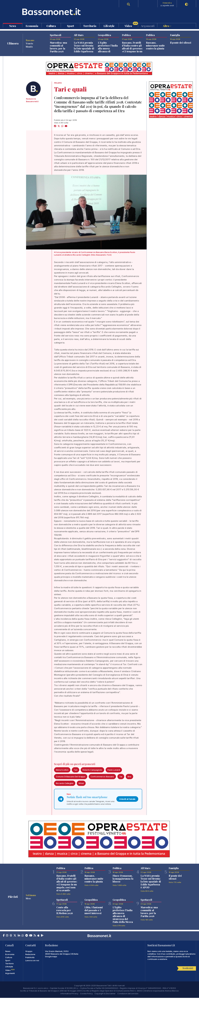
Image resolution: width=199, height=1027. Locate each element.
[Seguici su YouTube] (30, 935)
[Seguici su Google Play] (42, 935)
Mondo (29, 46)
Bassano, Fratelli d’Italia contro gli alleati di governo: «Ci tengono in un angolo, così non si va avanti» (132, 50)
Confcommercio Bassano (102, 776)
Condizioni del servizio (127, 993)
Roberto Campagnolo (92, 770)
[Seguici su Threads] (11, 935)
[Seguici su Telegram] (26, 935)
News (12, 25)
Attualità (58, 83)
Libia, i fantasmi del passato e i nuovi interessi (93, 910)
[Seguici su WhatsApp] (23, 935)
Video (131, 25)
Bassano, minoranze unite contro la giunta (155, 45)
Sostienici (188, 968)
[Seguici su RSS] (35, 935)
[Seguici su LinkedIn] (19, 935)
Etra (129, 776)
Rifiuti (81, 783)
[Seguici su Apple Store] (38, 935)
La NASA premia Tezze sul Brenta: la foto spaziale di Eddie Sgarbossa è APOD (84, 48)
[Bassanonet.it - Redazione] (33, 88)
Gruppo (28, 951)
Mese (28, 898)
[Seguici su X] (15, 935)
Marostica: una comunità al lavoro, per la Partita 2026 (58, 47)
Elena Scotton (62, 770)
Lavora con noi (32, 960)
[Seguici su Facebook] (4, 935)
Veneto (29, 43)
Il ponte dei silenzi (180, 42)
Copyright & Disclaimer (105, 993)
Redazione (30, 954)
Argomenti (147, 25)
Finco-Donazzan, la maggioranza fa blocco (123, 878)
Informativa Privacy (69, 993)
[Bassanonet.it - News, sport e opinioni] (51, 11)
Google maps (51, 956)
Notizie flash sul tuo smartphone (87, 797)
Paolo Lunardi (114, 770)
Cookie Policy (86, 993)
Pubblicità (29, 957)
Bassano (30, 40)
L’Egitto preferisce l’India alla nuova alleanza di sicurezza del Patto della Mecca (108, 50)
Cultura (51, 25)
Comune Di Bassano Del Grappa (70, 776)
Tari (75, 770)
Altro (166, 25)
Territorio (89, 25)
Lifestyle (109, 25)
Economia (32, 25)
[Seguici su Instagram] (7, 935)
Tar (120, 776)
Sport (70, 25)
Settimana (31, 895)
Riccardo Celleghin (65, 783)
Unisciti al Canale (127, 799)
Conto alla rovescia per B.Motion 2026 (64, 910)
